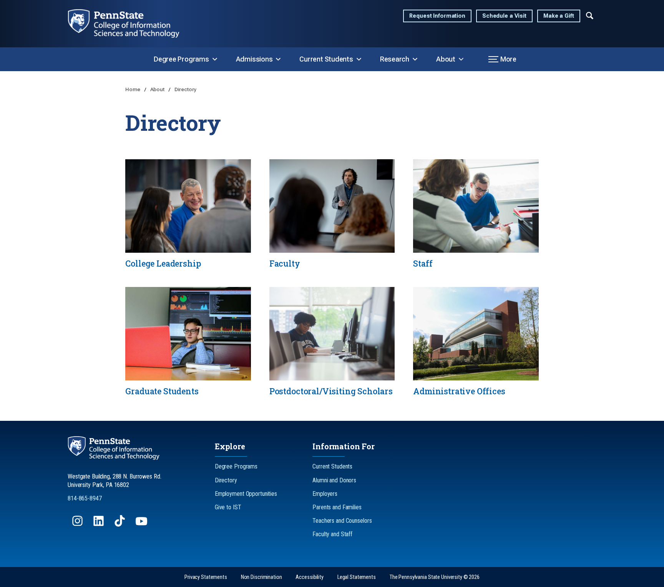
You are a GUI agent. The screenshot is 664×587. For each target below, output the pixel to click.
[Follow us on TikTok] (120, 524)
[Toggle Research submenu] (415, 59)
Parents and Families (337, 507)
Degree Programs (181, 59)
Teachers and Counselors (342, 520)
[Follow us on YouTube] (142, 524)
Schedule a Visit (504, 16)
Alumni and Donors (334, 480)
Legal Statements (356, 577)
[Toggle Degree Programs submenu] (214, 59)
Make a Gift (558, 16)
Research (394, 59)
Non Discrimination (261, 577)
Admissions (254, 59)
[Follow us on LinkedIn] (99, 524)
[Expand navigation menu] (589, 15)
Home (133, 89)
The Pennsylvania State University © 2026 (435, 577)
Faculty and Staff (332, 534)
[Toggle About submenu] (461, 59)
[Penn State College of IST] (130, 23)
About (445, 59)
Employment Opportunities (246, 493)
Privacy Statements (205, 577)
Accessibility (309, 577)
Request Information (437, 16)
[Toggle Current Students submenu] (359, 59)
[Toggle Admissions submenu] (278, 59)
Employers (324, 493)
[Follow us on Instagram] (78, 524)
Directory (185, 89)
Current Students (326, 59)
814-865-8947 (85, 498)
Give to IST (228, 507)
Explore (230, 446)
